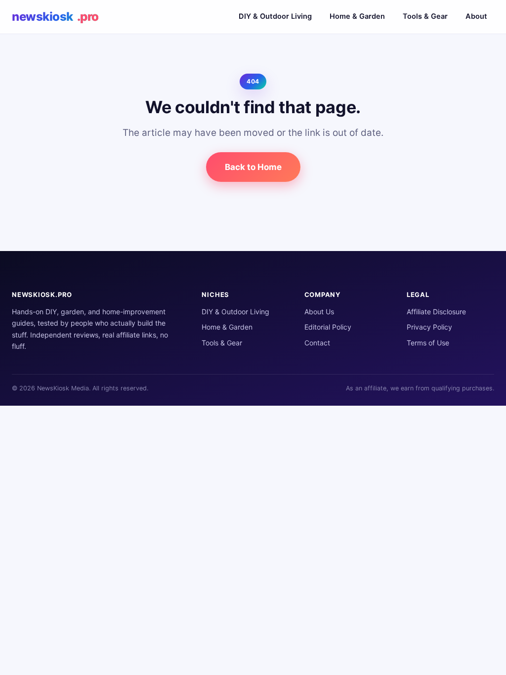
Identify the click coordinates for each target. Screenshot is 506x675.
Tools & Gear (425, 16)
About (476, 16)
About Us (319, 311)
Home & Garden (357, 16)
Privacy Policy (429, 327)
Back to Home (253, 167)
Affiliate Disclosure (436, 311)
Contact (317, 342)
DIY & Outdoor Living (275, 16)
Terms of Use (428, 342)
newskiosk (55, 16)
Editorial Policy (327, 327)
